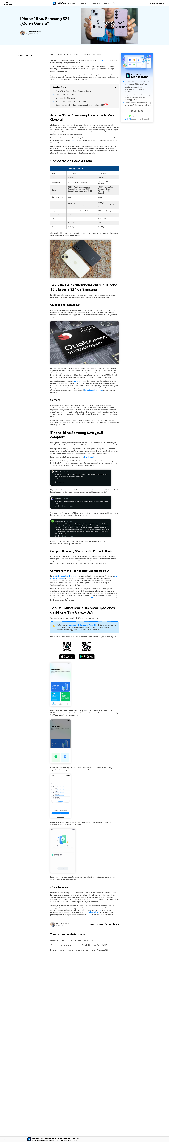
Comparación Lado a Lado (65, 94)
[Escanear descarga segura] (139, 111)
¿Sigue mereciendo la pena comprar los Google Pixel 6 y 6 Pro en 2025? (78, 945)
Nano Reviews (77, 381)
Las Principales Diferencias (65, 98)
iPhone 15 (105, 60)
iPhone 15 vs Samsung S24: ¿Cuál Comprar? (71, 101)
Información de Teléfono (64, 54)
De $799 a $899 (93, 912)
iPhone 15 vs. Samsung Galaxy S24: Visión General (73, 91)
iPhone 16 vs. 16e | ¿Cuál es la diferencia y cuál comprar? (72, 941)
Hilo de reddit (89, 457)
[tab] (30, 55)
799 (99, 910)
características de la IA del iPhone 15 (65, 576)
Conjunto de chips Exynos (93, 390)
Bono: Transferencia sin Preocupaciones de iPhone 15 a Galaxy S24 (80, 105)
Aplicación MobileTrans (92, 598)
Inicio (51, 54)
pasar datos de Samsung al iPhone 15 (82, 625)
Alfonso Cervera (35, 32)
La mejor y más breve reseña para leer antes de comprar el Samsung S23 (79, 950)
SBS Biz (73, 140)
